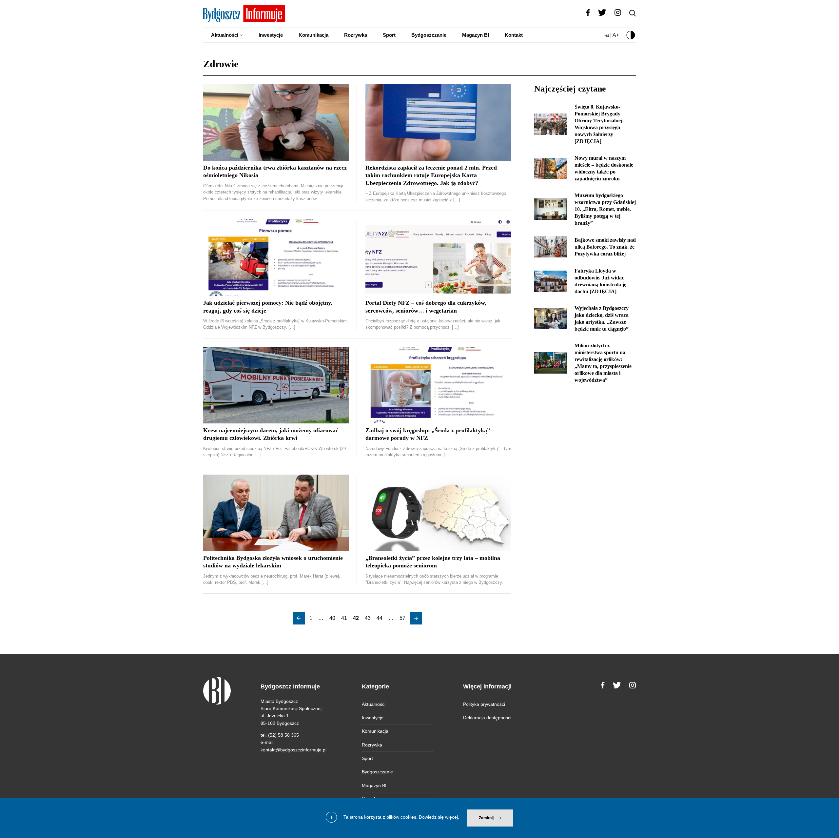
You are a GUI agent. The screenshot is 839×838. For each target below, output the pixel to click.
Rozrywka (355, 35)
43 (368, 618)
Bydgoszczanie (428, 35)
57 (402, 618)
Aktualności (224, 35)
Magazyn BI (475, 35)
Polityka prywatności (484, 704)
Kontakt (514, 35)
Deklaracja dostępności (487, 717)
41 (344, 618)
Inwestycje (271, 35)
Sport (389, 35)
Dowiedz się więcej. (439, 817)
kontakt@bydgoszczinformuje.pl (293, 749)
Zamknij (486, 818)
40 (332, 618)
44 (379, 618)
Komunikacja (313, 35)
